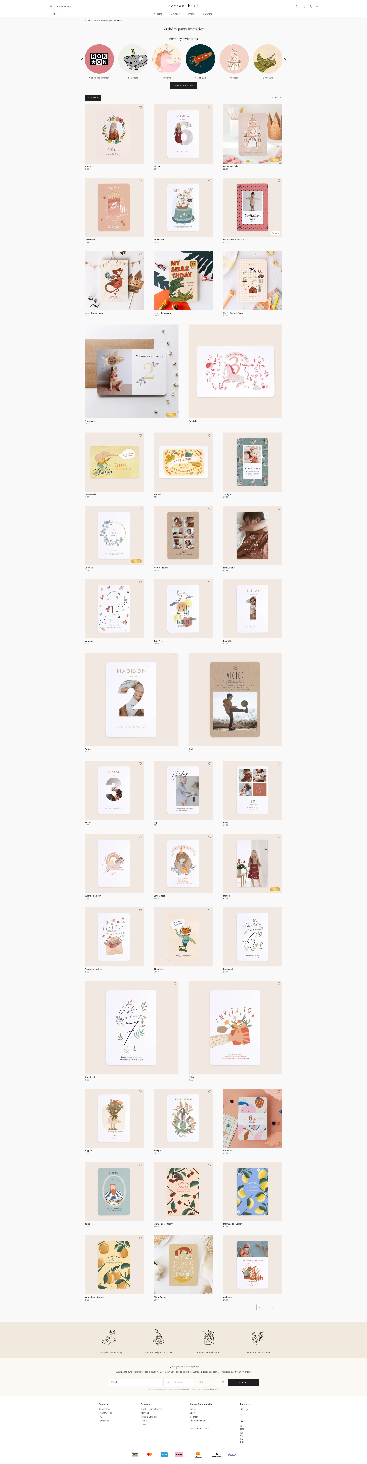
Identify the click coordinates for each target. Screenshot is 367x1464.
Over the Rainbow (93, 896)
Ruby (225, 822)
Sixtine (157, 166)
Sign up (243, 1382)
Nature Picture (161, 568)
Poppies (88, 1150)
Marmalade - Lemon (232, 1224)
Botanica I (228, 969)
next (285, 59)
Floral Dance (160, 1297)
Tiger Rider (159, 969)
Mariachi (158, 494)
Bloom (88, 166)
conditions (211, 1389)
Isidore (88, 822)
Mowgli (157, 1150)
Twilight (227, 494)
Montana (89, 641)
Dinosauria (166, 313)
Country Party (236, 313)
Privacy (144, 1421)
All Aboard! (159, 240)
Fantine (88, 749)
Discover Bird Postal (199, 1428)
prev (82, 59)
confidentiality (185, 1389)
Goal (191, 749)
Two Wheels (90, 494)
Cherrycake (90, 240)
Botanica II (90, 1077)
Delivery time (104, 1409)
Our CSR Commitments (151, 1409)
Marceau (89, 568)
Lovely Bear (159, 896)
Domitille (227, 641)
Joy (155, 822)
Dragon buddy (98, 313)
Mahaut (227, 896)
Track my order (105, 1413)
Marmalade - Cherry (163, 1224)
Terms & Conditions (150, 1417)
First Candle (229, 568)
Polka (191, 1077)
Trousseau (90, 421)
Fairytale (193, 421)
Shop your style (183, 86)
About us (145, 1413)
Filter (94, 98)
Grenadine (228, 1150)
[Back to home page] (183, 9)
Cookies (144, 1424)
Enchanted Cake (231, 166)
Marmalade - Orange (94, 1297)
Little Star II (228, 240)
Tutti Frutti (159, 641)
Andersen (227, 1297)
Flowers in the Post (94, 969)
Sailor (87, 1224)
